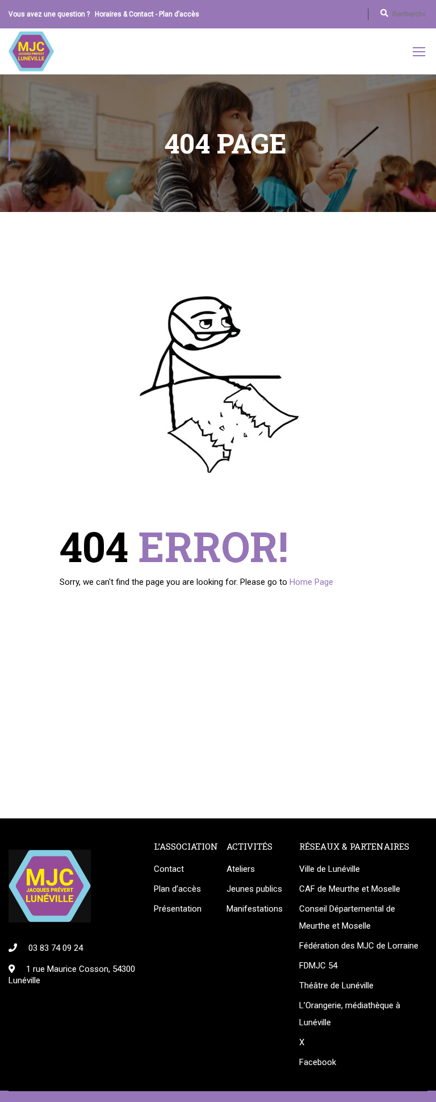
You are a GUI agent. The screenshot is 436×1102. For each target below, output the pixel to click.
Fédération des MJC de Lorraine (358, 946)
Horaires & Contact (124, 14)
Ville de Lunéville (329, 869)
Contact (169, 869)
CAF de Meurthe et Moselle (349, 889)
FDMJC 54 (318, 965)
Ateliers (241, 869)
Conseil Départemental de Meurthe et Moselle (347, 917)
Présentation (178, 909)
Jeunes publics (254, 889)
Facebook (317, 1062)
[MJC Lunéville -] (31, 51)
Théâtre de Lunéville (336, 985)
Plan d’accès (179, 14)
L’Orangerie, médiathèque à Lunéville (349, 1014)
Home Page (311, 582)
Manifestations (254, 909)
